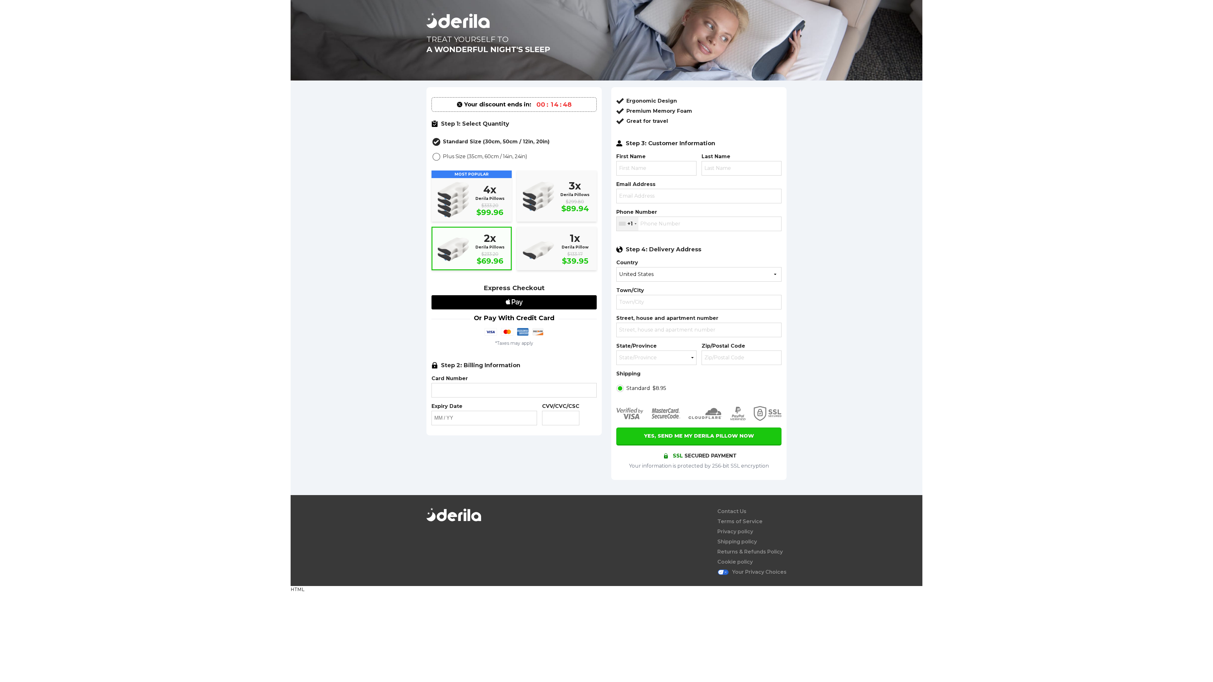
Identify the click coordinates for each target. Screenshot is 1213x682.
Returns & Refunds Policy (750, 552)
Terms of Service (740, 521)
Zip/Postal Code (723, 346)
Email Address (635, 184)
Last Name (716, 156)
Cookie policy (735, 562)
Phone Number (636, 212)
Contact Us (731, 511)
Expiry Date (446, 406)
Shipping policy (737, 542)
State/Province (636, 346)
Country (627, 263)
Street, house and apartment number (667, 318)
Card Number (449, 378)
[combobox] (627, 224)
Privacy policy (735, 532)
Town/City (630, 290)
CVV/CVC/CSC (560, 406)
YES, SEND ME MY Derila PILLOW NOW (699, 436)
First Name (631, 156)
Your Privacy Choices (759, 572)
